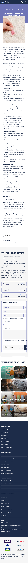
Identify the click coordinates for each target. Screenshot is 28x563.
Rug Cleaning (4, 435)
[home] (5, 2)
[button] (25, 2)
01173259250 (7, 522)
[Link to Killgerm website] (20, 541)
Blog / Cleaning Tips (5, 503)
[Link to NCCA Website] (20, 550)
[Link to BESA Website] (7, 541)
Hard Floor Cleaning (5, 441)
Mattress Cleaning (4, 438)
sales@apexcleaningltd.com (14, 525)
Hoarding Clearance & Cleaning (7, 483)
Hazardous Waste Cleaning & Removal (8, 493)
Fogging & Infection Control (6, 447)
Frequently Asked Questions (6, 512)
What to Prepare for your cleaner (7, 509)
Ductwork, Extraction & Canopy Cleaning (9, 458)
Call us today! (13, 226)
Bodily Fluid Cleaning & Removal (7, 480)
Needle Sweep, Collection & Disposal (8, 490)
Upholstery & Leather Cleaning (7, 461)
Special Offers (4, 515)
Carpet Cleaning (9, 9)
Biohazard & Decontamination (7, 473)
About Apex (3, 500)
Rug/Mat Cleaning (5, 467)
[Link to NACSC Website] (7, 545)
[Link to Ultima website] (7, 549)
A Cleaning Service (17, 220)
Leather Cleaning (4, 444)
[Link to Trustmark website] (20, 545)
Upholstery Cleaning (5, 432)
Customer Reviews (5, 506)
